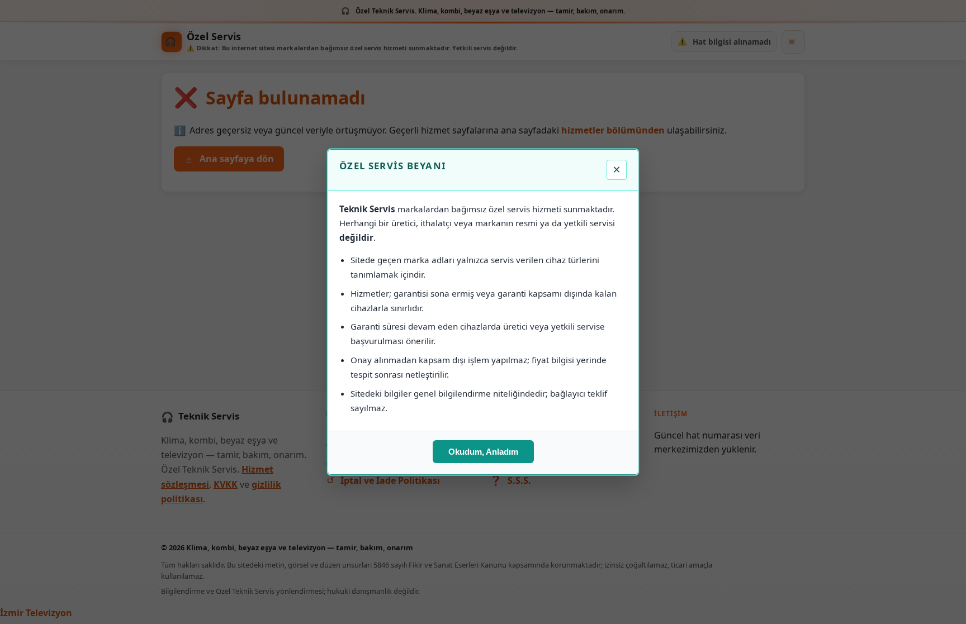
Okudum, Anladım (483, 451)
